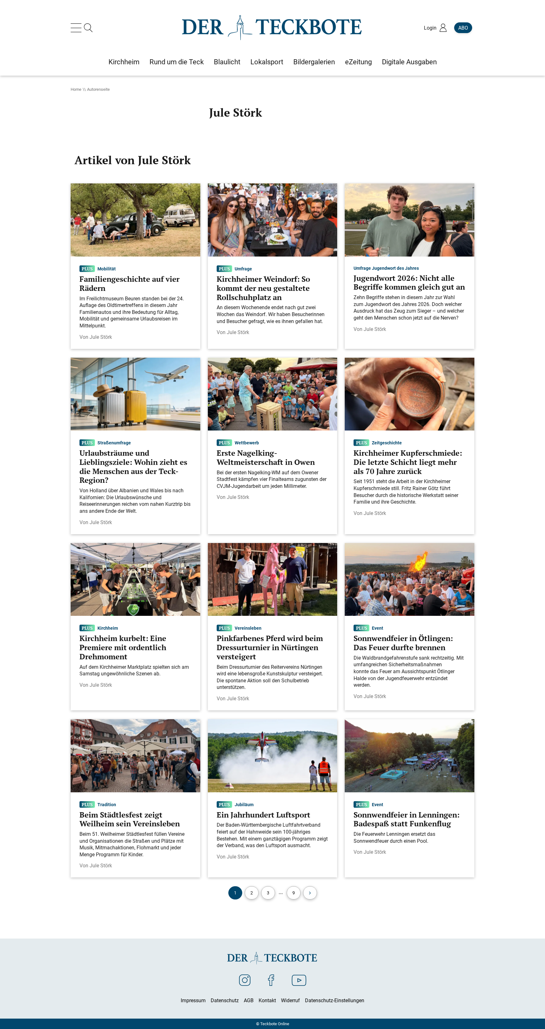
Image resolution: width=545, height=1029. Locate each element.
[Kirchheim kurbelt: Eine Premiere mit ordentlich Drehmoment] (135, 578)
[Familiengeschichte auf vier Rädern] (135, 219)
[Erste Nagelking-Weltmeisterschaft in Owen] (272, 393)
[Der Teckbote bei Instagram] (244, 979)
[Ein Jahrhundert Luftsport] (272, 755)
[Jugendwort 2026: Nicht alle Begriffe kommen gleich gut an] (409, 219)
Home (76, 89)
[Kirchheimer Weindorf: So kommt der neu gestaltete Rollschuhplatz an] (272, 219)
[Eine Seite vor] (310, 892)
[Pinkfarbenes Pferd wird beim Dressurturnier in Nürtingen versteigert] (272, 578)
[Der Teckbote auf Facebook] (271, 979)
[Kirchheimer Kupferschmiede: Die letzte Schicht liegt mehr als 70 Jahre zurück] (409, 393)
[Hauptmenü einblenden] (77, 27)
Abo (463, 27)
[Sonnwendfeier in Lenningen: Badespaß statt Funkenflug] (409, 755)
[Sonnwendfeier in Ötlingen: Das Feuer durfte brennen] (409, 578)
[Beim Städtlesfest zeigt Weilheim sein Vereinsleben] (135, 755)
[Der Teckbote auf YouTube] (299, 979)
